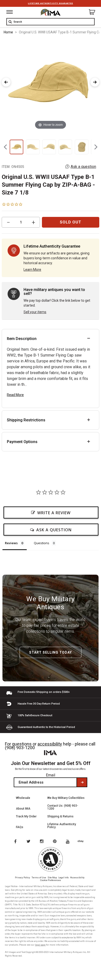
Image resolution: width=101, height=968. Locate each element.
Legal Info (63, 877)
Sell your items (35, 312)
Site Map (52, 877)
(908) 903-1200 (20, 747)
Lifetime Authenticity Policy (61, 826)
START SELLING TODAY (50, 652)
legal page (40, 945)
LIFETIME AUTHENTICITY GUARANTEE (50, 3)
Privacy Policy (22, 877)
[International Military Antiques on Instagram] (42, 841)
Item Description (22, 338)
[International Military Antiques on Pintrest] (55, 841)
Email (50, 775)
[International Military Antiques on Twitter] (29, 841)
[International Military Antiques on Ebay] (82, 841)
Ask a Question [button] (54, 529)
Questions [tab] (41, 543)
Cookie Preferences (50, 880)
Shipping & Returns (60, 816)
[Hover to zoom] (50, 84)
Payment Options (22, 441)
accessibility (50, 743)
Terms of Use (39, 877)
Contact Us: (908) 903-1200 (62, 807)
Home (8, 32)
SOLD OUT (70, 222)
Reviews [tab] (11, 543)
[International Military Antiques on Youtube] (69, 841)
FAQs (19, 827)
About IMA (23, 808)
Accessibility (77, 877)
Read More (15, 395)
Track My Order (26, 816)
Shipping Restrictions (26, 420)
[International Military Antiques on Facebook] (15, 841)
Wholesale (23, 798)
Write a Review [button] (54, 512)
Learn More (32, 269)
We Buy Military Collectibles (66, 798)
